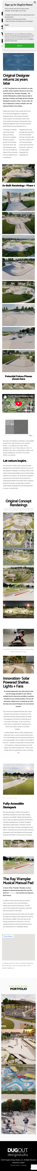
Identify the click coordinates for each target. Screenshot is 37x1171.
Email (6, 25)
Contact (24, 1165)
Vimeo (24, 652)
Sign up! (19, 46)
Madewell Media (15, 652)
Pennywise (12, 893)
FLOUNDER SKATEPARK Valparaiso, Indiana (17, 649)
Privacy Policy (15, 1165)
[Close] (35, 2)
